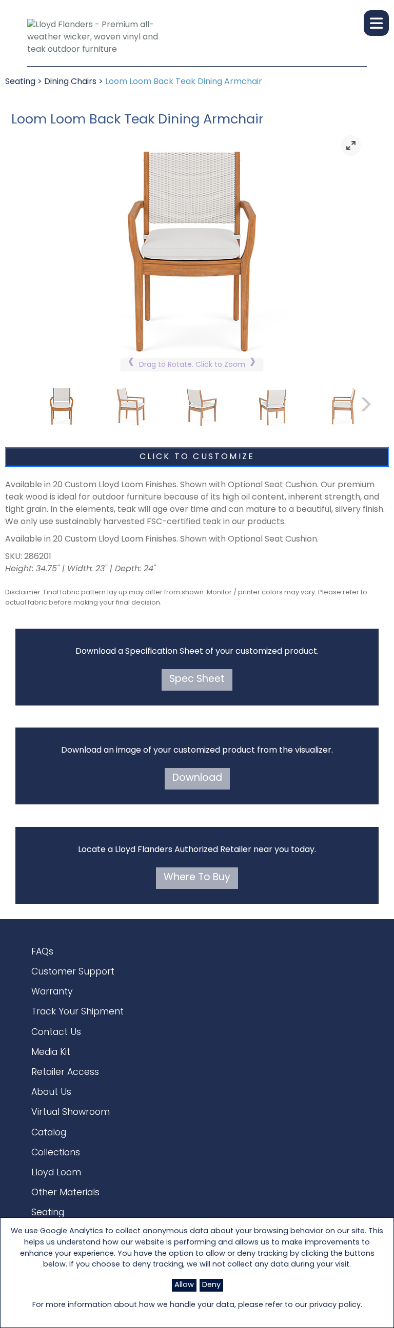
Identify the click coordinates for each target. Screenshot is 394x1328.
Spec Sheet (197, 679)
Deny (211, 1285)
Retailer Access (65, 1072)
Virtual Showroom (70, 1112)
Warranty (52, 992)
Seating (20, 82)
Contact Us (56, 1032)
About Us (51, 1092)
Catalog (48, 1133)
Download (197, 778)
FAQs (42, 952)
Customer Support (72, 972)
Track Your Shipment (77, 1012)
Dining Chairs (70, 82)
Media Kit (50, 1052)
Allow (184, 1285)
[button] (376, 23)
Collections (55, 1153)
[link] (351, 145)
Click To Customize (197, 457)
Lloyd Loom (56, 1173)
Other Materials (65, 1193)
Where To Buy (197, 878)
